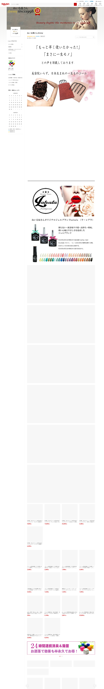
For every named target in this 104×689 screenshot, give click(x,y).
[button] (99, 5)
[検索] (75, 7)
